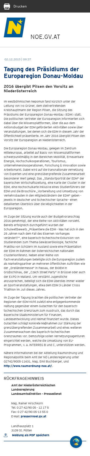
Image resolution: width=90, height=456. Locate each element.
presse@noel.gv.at (33, 416)
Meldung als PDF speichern (30, 435)
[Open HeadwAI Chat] (76, 442)
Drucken (19, 6)
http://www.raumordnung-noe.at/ (28, 366)
